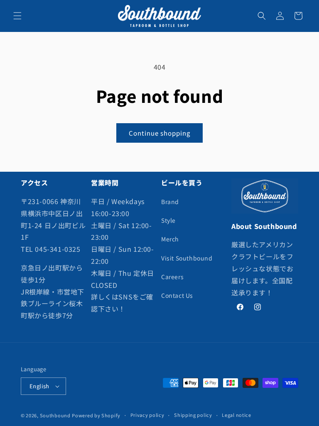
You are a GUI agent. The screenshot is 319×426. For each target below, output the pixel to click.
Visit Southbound (187, 258)
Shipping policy (193, 414)
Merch (170, 239)
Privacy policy (147, 414)
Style (168, 220)
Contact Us (177, 295)
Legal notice (236, 414)
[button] (17, 16)
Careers (172, 277)
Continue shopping (159, 133)
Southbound (55, 415)
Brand (170, 201)
